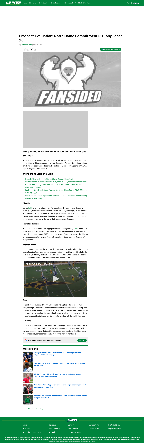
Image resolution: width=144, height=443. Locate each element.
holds (30, 208)
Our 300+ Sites (94, 425)
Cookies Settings (74, 432)
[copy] (35, 49)
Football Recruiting (36, 409)
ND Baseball (68, 3)
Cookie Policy (94, 429)
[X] (128, 3)
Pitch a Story (27, 429)
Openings (53, 425)
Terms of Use (73, 429)
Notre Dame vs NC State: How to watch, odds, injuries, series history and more (56, 182)
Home (25, 409)
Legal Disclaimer (114, 429)
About (25, 3)
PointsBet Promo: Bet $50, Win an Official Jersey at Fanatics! (49, 179)
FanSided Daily (114, 425)
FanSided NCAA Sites (82, 3)
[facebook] (131, 3)
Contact (71, 425)
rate (76, 229)
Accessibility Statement (32, 432)
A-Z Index (53, 432)
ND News (32, 3)
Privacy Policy (54, 429)
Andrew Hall (27, 45)
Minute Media (12, 437)
